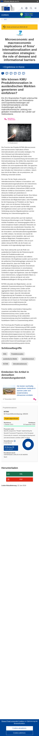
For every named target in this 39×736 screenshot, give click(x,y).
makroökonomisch (28, 359)
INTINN (5, 364)
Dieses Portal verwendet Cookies (13, 721)
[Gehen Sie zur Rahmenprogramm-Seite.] (19, 33)
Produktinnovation (17, 354)
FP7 (5, 19)
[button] (26, 8)
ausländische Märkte (10, 359)
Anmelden (22, 8)
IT (19, 73)
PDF (21, 479)
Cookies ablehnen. (19, 733)
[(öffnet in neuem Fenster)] (7, 7)
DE (3, 73)
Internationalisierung (20, 364)
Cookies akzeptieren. (19, 728)
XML (21, 474)
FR (15, 73)
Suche (31, 8)
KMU (5, 354)
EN (7, 73)
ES (11, 73)
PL (23, 73)
